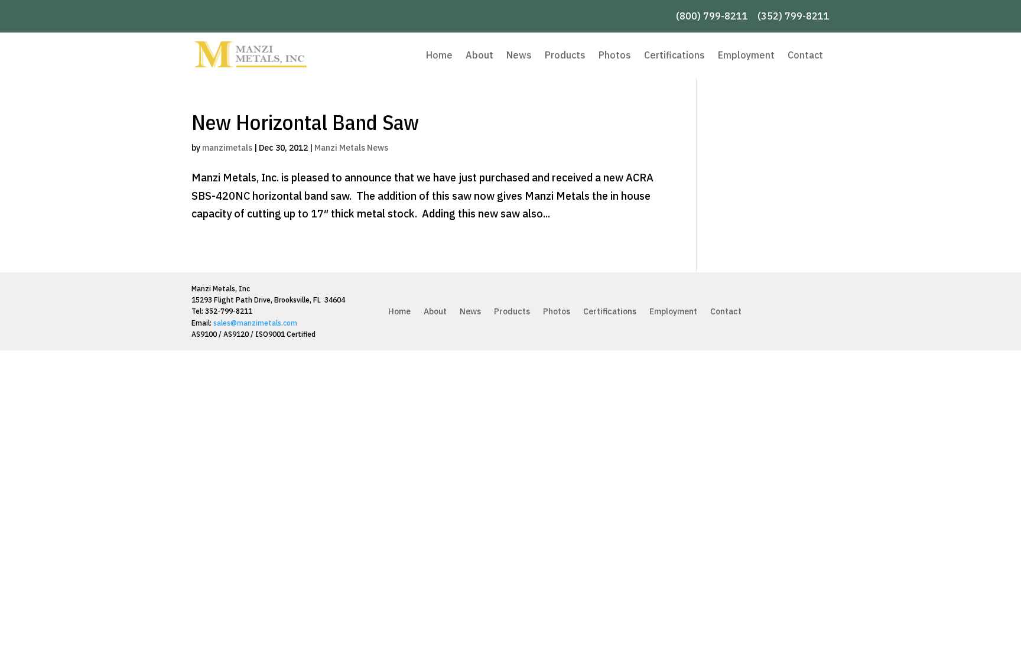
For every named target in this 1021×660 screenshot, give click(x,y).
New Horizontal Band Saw (305, 122)
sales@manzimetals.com (255, 322)
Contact (805, 55)
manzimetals (227, 147)
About (479, 55)
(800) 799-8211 (712, 16)
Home (439, 55)
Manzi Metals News (351, 147)
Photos (615, 55)
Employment (746, 55)
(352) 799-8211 (793, 16)
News (519, 55)
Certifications (674, 55)
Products (565, 55)
